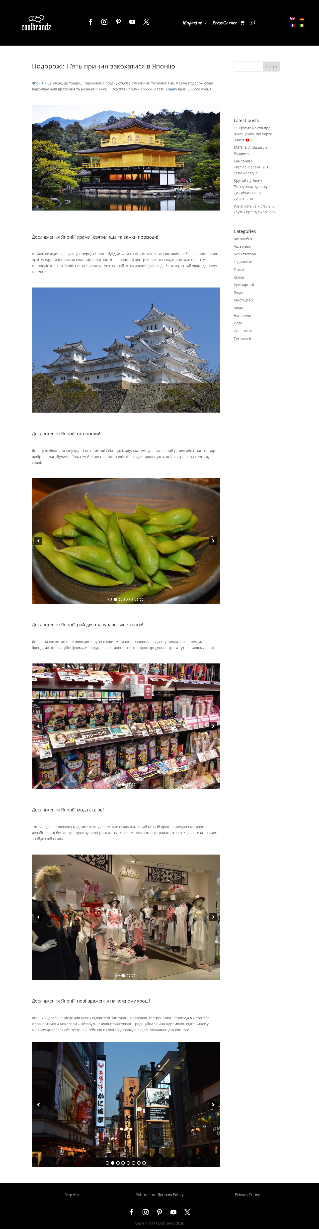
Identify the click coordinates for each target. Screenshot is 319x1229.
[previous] (38, 541)
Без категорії (245, 254)
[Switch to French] (292, 25)
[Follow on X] (146, 22)
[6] (136, 599)
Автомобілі (243, 238)
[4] (126, 599)
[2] (115, 599)
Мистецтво (243, 300)
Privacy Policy (247, 1195)
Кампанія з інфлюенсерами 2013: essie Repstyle (252, 167)
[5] (131, 599)
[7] (141, 599)
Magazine (192, 23)
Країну (171, 89)
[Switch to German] (302, 18)
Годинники (243, 261)
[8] (144, 1163)
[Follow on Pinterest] (118, 22)
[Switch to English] (292, 18)
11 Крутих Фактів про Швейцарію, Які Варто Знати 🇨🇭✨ (253, 134)
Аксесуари (242, 246)
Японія (38, 83)
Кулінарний (244, 284)
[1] (110, 599)
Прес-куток (243, 330)
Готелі (239, 269)
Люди (238, 292)
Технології (242, 338)
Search (271, 66)
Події (238, 323)
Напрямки (242, 315)
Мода (238, 307)
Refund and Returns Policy (159, 1195)
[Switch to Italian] (302, 25)
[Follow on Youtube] (132, 22)
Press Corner (224, 23)
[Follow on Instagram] (104, 22)
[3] (120, 599)
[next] (213, 541)
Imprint (71, 1195)
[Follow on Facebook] (90, 22)
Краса (239, 277)
